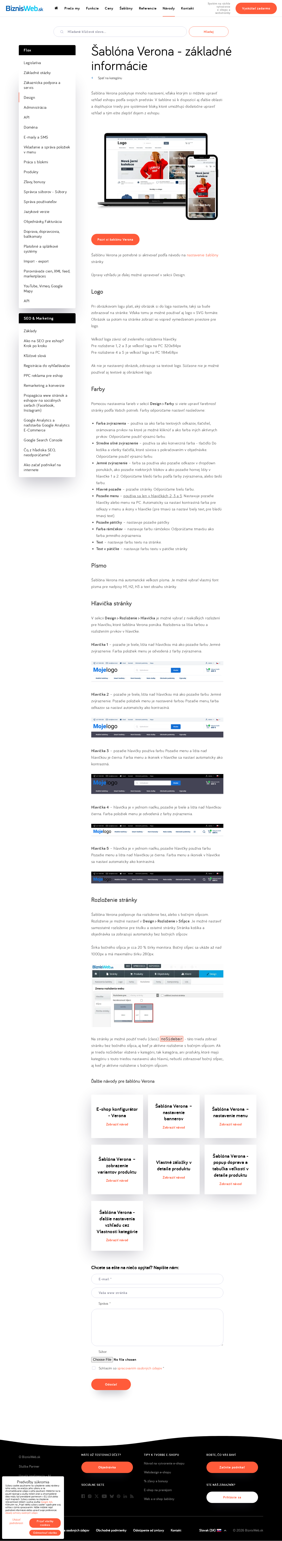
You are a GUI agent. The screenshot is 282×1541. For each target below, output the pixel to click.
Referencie (147, 8)
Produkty (31, 171)
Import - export (36, 261)
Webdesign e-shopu (157, 1472)
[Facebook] (83, 1496)
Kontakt (187, 8)
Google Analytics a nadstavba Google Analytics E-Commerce (47, 425)
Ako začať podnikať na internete (42, 467)
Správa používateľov (40, 201)
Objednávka (107, 1467)
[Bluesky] (112, 1496)
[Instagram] (89, 1496)
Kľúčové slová (35, 355)
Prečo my (72, 8)
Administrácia (35, 107)
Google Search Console (43, 439)
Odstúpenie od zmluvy (148, 1530)
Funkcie (92, 8)
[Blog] (132, 1496)
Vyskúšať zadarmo (256, 8)
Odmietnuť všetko (45, 1533)
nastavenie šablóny (202, 254)
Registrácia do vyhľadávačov (47, 365)
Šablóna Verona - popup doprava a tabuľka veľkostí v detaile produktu (230, 1165)
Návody (169, 8)
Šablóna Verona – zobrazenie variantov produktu (117, 1165)
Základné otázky (37, 72)
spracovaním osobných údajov (139, 1368)
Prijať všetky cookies (45, 1523)
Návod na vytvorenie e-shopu (164, 1463)
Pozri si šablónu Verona (115, 239)
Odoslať (111, 1384)
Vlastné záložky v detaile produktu (174, 1165)
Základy (30, 330)
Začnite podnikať (232, 1467)
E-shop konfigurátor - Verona (117, 1112)
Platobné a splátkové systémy (41, 249)
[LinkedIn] (125, 1496)
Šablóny (126, 8)
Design (29, 97)
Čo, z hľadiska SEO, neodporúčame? (40, 452)
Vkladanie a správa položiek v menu (47, 149)
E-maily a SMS (36, 137)
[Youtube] (104, 1496)
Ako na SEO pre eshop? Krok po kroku (44, 343)
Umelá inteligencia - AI (35, 1476)
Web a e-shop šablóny (159, 1499)
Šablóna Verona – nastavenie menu (230, 1112)
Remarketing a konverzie (44, 385)
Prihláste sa (232, 1497)
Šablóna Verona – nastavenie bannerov (173, 1112)
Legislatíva (32, 62)
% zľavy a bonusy (156, 1481)
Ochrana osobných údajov (71, 1530)
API (27, 117)
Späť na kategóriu (110, 78)
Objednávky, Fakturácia (43, 221)
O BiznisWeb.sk (29, 1457)
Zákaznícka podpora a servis (42, 85)
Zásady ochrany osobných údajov (21, 1512)
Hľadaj (209, 32)
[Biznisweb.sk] (24, 8)
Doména (31, 127)
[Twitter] (97, 1496)
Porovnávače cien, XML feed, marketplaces (47, 273)
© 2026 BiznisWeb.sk (248, 1530)
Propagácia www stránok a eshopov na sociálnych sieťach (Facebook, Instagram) (45, 403)
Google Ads (46, 1501)
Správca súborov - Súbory (45, 191)
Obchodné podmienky (111, 1530)
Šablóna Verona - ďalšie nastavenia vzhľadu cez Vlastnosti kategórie (117, 1221)
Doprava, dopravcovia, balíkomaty (42, 234)
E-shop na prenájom (158, 1490)
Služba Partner (29, 1466)
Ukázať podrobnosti (16, 1521)
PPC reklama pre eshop (43, 375)
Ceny (109, 8)
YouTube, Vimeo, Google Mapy (43, 288)
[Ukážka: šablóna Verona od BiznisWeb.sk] (157, 223)
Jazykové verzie (37, 211)
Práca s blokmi (36, 161)
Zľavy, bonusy (34, 181)
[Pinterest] (118, 1496)
